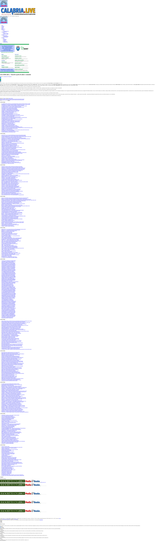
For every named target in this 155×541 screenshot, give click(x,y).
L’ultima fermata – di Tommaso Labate (7, 472)
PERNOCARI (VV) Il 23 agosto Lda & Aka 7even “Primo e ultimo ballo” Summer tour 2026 (14, 229)
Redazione (10, 76)
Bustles (60, 518)
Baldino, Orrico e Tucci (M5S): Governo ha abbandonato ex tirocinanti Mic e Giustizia (13, 363)
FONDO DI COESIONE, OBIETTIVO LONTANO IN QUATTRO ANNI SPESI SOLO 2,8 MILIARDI (8, 282)
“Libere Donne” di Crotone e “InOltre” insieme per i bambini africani (10, 191)
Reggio (2, 28)
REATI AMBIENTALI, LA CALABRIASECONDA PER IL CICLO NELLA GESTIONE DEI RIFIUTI (10, 281)
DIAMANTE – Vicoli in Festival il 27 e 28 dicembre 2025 (9, 143)
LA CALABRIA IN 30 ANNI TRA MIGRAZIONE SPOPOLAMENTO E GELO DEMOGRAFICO (8, 313)
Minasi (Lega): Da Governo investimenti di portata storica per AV (10, 371)
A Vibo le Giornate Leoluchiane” (6, 250)
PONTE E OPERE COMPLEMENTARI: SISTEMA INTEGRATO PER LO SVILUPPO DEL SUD (8, 307)
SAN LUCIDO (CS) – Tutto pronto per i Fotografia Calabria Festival (10, 156)
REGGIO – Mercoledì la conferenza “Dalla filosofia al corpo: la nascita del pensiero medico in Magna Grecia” (16, 205)
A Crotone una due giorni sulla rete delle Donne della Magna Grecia (10, 179)
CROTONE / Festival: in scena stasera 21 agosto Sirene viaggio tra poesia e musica (12, 167)
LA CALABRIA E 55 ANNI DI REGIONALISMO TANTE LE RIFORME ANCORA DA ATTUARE (8, 272)
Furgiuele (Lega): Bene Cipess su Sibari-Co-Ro (8, 355)
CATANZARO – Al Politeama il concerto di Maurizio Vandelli (10, 434)
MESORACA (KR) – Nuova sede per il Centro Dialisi (9, 176)
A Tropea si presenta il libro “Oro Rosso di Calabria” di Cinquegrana (10, 254)
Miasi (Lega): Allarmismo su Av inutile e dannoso (8, 375)
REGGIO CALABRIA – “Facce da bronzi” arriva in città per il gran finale (11, 386)
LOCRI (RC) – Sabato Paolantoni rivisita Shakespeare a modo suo (10, 390)
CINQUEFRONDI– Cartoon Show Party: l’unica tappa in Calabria (10, 224)
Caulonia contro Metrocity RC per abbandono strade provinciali (10, 218)
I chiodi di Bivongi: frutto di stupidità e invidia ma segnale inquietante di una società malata (13, 323)
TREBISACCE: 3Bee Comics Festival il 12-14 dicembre (9, 146)
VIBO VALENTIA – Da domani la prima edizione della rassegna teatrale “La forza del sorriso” (14, 397)
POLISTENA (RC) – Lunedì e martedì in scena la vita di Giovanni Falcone (11, 404)
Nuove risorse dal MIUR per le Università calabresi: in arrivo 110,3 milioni (11, 327)
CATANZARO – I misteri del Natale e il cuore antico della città (10, 109)
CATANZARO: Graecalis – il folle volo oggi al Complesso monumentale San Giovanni (13, 107)
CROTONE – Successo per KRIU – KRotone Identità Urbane (10, 177)
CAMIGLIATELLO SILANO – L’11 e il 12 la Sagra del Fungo (10, 150)
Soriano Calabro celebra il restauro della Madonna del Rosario (9, 241)
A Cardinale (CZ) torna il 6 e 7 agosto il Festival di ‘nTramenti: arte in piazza (11, 106)
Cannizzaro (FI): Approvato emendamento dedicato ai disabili (9, 380)
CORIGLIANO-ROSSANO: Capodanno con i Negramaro (9, 145)
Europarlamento (5, 35)
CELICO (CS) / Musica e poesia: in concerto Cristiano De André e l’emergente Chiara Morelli (14, 135)
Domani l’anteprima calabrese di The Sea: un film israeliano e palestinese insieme (12, 324)
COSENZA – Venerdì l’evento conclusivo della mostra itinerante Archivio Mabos (12, 153)
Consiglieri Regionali (6, 31)
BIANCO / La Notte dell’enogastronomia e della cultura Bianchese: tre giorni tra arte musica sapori (14, 198)
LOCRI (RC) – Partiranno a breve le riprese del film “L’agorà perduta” (11, 395)
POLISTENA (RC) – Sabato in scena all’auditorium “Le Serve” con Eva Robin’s (12, 388)
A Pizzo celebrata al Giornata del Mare (6, 237)
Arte (3, 38)
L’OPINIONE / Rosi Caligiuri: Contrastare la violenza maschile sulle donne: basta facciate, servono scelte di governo (16, 349)
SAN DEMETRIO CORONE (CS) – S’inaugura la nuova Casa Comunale (11, 162)
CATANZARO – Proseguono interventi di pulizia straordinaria (10, 128)
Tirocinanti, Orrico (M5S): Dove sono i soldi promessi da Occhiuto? (10, 356)
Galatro (10, 98)
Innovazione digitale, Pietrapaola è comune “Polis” (8, 161)
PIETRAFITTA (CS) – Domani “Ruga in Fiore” (8, 163)
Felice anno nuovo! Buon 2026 (6, 343)
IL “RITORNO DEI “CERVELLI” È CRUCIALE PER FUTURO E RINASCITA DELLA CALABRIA (9, 293)
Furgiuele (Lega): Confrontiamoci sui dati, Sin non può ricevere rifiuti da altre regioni (12, 357)
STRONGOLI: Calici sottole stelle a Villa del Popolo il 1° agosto (10, 171)
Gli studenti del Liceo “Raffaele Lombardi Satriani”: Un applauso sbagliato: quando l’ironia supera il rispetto (15, 173)
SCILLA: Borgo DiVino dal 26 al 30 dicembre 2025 (8, 209)
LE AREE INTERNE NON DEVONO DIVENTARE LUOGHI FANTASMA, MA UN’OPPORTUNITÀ (9, 274)
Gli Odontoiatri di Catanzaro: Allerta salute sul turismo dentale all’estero (11, 114)
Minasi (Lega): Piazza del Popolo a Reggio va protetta (8, 377)
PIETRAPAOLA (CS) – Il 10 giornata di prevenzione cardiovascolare (10, 140)
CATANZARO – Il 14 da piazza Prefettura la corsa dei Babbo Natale (10, 110)
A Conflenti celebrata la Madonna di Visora (7, 119)
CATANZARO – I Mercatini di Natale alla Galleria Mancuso (9, 108)
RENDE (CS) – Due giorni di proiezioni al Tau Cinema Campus (10, 399)
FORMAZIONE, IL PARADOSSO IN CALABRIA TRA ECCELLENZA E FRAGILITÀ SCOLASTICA (9, 269)
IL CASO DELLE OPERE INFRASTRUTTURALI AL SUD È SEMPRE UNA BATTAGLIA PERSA (8, 291)
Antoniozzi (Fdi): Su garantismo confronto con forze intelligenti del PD (11, 379)
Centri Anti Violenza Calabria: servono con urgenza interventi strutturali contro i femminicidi (13, 321)
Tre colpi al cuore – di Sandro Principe (6, 473)
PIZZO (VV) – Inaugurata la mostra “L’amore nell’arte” (9, 242)
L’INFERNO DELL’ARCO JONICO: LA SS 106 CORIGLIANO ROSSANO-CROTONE (8, 298)
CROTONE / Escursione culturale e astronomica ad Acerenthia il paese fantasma (12, 166)
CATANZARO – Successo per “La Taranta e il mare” (8, 118)
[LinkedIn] (77, 80)
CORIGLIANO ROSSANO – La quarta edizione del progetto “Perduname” (11, 429)
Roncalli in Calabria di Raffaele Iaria (6, 465)
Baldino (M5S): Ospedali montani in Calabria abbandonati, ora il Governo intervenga (12, 378)
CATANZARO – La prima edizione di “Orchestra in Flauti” (9, 430)
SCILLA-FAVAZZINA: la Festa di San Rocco (8, 225)
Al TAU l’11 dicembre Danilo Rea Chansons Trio (8, 416)
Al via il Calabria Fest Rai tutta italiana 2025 (7, 427)
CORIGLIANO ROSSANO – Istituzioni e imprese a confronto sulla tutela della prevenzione (13, 149)
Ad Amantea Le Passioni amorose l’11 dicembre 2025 (8, 417)
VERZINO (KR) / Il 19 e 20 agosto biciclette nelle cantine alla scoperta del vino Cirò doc (13, 169)
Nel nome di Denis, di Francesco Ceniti (7, 471)
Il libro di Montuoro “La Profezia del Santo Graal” (8, 464)
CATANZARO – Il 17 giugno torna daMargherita (8, 130)
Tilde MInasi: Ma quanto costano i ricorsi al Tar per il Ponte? (9, 374)
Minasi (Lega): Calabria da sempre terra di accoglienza (9, 370)
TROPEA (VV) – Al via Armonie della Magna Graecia (9, 422)
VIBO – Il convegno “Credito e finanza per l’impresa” (8, 249)
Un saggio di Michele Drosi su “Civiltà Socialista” (8, 453)
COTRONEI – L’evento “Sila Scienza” (7, 174)
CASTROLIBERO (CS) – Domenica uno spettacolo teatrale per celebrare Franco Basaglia (13, 405)
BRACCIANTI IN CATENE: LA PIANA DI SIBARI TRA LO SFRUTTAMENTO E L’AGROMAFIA (9, 309)
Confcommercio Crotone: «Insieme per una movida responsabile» (10, 172)
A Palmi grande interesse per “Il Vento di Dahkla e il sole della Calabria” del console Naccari (13, 329)
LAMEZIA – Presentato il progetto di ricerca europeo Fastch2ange (10, 126)
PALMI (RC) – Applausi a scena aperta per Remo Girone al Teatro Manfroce (11, 408)
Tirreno (12, 98)
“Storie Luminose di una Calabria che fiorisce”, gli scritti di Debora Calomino (11, 459)
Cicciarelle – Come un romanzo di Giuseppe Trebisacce (6, 455)
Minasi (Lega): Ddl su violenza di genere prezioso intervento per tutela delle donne (12, 364)
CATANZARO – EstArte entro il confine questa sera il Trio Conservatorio (11, 120)
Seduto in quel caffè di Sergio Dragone (7, 470)
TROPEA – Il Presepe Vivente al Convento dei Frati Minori (9, 234)
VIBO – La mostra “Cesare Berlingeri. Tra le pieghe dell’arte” (9, 247)
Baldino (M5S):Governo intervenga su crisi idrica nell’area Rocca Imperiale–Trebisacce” (13, 353)
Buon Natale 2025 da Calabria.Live (6, 346)
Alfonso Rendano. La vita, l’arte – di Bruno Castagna (8, 469)
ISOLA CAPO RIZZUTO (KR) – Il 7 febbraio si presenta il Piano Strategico (11, 193)
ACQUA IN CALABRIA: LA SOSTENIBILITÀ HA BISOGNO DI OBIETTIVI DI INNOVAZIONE (8, 314)
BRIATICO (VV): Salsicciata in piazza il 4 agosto (8, 231)
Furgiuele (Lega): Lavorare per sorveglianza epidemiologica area (10, 362)
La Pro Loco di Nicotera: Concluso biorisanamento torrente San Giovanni (11, 116)
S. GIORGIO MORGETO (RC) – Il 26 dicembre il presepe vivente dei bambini (12, 212)
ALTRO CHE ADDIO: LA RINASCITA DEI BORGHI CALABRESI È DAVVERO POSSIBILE (8, 262)
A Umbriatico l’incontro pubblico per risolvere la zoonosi (9, 178)
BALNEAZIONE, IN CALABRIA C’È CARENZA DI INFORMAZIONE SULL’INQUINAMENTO (8, 303)
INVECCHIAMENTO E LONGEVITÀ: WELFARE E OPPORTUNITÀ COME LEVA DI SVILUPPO (9, 265)
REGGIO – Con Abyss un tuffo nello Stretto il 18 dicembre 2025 (10, 213)
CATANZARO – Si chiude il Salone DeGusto (7, 112)
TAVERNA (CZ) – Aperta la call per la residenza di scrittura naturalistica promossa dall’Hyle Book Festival (15, 129)
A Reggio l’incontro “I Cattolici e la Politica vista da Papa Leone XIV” (11, 348)
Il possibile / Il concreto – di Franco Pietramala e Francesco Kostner (10, 461)
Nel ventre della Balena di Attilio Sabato (7, 467)
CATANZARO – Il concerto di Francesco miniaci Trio (9, 437)
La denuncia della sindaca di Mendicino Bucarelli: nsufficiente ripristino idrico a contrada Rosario (14, 152)
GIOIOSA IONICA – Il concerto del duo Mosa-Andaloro (9, 425)
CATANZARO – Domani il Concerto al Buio (7, 442)
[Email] (77, 81)
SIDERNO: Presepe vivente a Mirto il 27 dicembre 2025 (9, 208)
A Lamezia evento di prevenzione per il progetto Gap (8, 122)
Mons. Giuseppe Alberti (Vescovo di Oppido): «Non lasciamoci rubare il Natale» (12, 345)
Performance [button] (1, 531)
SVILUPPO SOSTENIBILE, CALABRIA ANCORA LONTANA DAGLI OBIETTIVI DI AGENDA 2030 (9, 288)
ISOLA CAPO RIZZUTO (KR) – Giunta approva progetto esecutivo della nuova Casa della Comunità (15, 181)
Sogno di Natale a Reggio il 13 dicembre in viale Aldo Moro (9, 211)
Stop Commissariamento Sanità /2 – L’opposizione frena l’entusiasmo (10, 335)
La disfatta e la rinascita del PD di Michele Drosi (8, 468)
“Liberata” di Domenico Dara (5, 448)
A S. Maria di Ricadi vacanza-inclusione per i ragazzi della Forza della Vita (11, 238)
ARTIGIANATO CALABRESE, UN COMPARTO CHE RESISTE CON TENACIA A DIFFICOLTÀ (8, 268)
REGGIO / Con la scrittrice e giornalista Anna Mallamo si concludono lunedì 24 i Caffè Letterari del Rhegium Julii (16, 199)
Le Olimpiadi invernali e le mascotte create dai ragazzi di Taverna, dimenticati (11, 340)
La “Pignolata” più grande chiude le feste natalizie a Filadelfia (9, 257)
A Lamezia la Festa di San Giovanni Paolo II (7, 113)
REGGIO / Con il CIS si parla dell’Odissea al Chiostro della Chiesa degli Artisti (12, 202)
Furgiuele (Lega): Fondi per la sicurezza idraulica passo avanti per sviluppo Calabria (12, 361)
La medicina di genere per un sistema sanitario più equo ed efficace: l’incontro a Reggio (13, 221)
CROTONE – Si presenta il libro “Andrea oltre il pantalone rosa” (10, 184)
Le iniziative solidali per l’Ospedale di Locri (7, 219)
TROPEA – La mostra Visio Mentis (6, 236)
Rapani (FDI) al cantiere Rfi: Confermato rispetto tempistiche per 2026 (11, 354)
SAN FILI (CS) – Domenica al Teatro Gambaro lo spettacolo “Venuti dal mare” (12, 410)
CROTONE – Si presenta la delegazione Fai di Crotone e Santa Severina (11, 189)
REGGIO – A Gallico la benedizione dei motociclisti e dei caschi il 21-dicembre (12, 214)
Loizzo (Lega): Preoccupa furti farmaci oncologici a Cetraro (9, 376)
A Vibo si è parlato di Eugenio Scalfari (6, 255)
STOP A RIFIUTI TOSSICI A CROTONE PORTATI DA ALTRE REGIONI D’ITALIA (7, 284)
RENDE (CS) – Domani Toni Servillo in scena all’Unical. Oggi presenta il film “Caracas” (13, 411)
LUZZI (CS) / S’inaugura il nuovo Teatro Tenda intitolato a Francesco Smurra (12, 137)
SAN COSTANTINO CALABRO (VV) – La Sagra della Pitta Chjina (11, 235)
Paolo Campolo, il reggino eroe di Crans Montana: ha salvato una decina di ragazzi (12, 342)
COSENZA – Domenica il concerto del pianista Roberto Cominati (10, 438)
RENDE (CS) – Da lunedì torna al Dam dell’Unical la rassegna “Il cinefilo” (11, 396)
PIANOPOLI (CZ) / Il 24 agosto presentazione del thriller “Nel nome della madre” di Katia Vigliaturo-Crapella (16, 104)
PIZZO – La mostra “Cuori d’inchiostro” (7, 251)
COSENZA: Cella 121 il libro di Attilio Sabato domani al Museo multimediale (12, 141)
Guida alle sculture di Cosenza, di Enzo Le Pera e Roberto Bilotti (10, 460)
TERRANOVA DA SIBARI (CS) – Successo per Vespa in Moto (10, 154)
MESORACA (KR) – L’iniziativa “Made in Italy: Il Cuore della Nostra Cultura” (12, 180)
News (4, 30)
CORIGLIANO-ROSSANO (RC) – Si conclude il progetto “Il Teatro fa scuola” (12, 400)
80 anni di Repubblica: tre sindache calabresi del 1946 (8, 337)
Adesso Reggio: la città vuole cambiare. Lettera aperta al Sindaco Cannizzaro (11, 326)
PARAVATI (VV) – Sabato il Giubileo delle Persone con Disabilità (10, 239)
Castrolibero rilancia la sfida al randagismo (7, 157)
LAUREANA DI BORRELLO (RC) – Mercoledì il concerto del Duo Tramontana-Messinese (14, 428)
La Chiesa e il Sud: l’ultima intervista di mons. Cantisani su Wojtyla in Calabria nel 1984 (13, 475)
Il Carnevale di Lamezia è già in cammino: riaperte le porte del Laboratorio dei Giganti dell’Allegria (14, 117)
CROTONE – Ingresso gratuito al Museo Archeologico (9, 192)
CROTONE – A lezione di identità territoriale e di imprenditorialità (10, 186)
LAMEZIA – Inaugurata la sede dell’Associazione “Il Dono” (9, 125)
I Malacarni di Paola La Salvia (5, 446)
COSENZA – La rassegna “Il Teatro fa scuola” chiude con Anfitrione (10, 389)
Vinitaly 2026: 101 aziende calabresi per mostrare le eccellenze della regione (11, 333)
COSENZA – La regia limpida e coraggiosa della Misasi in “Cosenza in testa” (11, 393)
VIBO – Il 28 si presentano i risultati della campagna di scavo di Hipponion (11, 240)
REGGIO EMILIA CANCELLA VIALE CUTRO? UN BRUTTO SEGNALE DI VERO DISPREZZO (8, 264)
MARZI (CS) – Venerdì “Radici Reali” (7, 142)
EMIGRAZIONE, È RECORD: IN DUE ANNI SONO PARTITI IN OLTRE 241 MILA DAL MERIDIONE (9, 301)
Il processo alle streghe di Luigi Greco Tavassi (7, 452)
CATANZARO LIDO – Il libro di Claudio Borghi (8, 124)
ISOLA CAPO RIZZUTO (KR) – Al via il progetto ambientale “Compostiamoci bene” (13, 194)
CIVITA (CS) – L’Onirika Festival (6, 155)
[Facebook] (77, 77)
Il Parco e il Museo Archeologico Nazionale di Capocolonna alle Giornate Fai (11, 187)
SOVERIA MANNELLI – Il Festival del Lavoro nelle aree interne (10, 131)
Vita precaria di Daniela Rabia (5, 451)
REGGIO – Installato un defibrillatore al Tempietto (8, 220)
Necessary (2, 527)
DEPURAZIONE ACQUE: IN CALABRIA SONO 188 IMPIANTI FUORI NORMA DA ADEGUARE (8, 295)
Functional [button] (1, 529)
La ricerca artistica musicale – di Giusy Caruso (7, 466)
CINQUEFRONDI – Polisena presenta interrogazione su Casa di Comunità (11, 206)
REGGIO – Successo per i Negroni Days (7, 223)
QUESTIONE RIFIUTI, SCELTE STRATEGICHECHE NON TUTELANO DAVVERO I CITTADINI (8, 304)
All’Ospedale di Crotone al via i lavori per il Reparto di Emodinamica (10, 190)
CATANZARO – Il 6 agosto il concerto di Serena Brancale (9, 420)
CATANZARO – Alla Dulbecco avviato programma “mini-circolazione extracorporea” (13, 115)
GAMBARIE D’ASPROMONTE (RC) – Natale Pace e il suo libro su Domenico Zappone (13, 203)
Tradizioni (4, 40)
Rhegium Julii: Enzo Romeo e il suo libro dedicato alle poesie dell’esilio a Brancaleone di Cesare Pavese (15, 325)
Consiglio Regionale (5, 36)
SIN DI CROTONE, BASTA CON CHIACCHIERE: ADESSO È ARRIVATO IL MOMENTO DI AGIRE (9, 277)
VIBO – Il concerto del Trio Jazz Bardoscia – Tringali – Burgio (10, 439)
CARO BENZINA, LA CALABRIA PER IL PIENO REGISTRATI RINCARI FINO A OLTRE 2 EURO (8, 311)
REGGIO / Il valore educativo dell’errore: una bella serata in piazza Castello (11, 201)
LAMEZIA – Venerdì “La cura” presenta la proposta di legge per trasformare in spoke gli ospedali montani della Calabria (17, 127)
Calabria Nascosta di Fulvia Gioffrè (6, 456)
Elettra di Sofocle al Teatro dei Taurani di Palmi (8, 385)
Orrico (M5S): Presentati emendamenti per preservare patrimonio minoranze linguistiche (13, 373)
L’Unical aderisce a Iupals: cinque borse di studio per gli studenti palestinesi (11, 151)
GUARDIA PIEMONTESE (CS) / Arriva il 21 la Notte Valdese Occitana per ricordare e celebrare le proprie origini (16, 136)
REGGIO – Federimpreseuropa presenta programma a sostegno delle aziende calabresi (13, 222)
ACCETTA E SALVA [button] (3, 540)
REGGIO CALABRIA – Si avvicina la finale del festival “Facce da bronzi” (11, 403)
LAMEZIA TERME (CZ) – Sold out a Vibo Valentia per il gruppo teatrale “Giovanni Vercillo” (14, 391)
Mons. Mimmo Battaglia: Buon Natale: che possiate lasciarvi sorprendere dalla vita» (12, 344)
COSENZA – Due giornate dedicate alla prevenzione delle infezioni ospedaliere (12, 147)
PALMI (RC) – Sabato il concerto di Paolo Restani (8, 426)
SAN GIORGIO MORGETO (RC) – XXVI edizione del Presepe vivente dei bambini (13, 210)
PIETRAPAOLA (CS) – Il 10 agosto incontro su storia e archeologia (10, 139)
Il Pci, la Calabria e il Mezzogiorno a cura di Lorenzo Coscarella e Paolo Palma (12, 462)
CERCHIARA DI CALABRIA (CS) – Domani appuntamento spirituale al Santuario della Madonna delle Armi (16, 138)
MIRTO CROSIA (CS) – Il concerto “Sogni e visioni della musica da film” (11, 431)
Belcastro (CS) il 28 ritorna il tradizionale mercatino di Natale (9, 144)
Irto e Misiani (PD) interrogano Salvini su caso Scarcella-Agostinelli (10, 360)
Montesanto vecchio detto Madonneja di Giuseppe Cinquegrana (10, 449)
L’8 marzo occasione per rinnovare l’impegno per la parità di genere (10, 338)
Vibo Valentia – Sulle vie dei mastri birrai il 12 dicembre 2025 (9, 233)
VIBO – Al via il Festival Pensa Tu (6, 244)
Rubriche (3, 37)
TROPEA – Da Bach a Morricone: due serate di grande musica (10, 421)
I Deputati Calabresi (5, 33)
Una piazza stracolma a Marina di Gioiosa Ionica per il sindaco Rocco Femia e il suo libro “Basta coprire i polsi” (16, 322)
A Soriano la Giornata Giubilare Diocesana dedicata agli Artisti (10, 252)
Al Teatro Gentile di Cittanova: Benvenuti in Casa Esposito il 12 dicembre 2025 (12, 384)
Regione (3, 29)
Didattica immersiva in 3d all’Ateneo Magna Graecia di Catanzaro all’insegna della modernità (12, 99)
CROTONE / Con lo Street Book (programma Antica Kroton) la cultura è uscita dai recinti (13, 168)
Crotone (3, 27)
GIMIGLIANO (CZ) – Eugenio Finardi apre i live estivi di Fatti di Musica (11, 423)
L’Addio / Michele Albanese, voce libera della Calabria (9, 339)
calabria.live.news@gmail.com (6, 519)
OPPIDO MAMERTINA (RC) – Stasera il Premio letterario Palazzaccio (11, 328)
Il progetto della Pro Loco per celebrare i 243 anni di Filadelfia (9, 243)
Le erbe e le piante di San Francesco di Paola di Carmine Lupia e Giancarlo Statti (12, 447)
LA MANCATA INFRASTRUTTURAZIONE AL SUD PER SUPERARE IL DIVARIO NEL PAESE (8, 310)
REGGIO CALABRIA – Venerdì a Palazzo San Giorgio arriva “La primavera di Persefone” (13, 406)
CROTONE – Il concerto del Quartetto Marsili (8, 443)
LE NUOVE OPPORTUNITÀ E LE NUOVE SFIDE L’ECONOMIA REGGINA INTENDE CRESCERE (9, 294)
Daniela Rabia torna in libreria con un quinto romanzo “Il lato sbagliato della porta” (12, 463)
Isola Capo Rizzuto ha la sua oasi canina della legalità (8, 188)
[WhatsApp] (77, 79)
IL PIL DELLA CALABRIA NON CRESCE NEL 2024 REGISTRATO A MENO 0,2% (7, 317)
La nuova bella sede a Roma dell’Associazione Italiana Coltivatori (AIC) (11, 347)
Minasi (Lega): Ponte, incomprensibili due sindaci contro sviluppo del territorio (12, 367)
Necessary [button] (1, 526)
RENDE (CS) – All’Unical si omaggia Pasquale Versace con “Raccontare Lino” (12, 160)
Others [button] (1, 538)
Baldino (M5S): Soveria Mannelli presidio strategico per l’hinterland (10, 369)
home (2, 25)
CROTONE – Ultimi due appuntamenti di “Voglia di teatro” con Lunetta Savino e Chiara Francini (14, 387)
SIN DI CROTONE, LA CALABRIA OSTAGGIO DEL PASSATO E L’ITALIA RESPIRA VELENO (8, 287)
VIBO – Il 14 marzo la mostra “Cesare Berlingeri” (8, 248)
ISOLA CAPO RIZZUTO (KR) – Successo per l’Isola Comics (10, 182)
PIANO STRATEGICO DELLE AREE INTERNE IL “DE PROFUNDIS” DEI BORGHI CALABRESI (8, 290)
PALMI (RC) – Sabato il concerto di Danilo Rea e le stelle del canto (10, 435)
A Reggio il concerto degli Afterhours (6, 419)
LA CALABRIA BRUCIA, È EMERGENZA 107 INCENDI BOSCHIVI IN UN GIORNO (8, 300)
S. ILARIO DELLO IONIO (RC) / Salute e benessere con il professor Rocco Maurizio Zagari (14, 200)
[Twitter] (77, 78)
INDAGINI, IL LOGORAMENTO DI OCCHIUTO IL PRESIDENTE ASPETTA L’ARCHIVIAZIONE (8, 267)
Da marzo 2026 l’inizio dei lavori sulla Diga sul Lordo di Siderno (10, 217)
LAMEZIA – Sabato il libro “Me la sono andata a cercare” (9, 111)
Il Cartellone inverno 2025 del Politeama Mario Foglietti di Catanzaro (10, 383)
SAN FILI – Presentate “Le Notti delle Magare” (8, 158)
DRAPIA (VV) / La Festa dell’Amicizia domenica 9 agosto (9, 230)
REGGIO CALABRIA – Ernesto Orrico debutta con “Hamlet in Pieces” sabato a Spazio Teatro (14, 398)
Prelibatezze (4, 39)
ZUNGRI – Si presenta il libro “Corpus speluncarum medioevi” (10, 246)
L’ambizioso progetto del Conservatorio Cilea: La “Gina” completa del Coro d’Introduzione (13, 441)
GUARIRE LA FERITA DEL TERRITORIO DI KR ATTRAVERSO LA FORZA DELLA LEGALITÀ (8, 316)
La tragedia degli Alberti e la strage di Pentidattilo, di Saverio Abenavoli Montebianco (12, 474)
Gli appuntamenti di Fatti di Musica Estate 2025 (8, 418)
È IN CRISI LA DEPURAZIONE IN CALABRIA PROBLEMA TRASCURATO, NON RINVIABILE (8, 275)
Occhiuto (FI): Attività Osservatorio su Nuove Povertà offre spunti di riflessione (12, 368)
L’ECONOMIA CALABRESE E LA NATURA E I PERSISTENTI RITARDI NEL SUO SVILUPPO (8, 306)
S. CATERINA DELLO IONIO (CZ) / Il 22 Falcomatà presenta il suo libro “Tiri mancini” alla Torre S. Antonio (16, 103)
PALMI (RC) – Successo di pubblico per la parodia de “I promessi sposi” (11, 402)
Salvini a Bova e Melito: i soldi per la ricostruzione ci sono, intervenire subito (11, 341)
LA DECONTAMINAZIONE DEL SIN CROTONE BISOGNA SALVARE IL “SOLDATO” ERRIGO (8, 297)
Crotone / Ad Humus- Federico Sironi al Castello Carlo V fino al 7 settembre (11, 170)
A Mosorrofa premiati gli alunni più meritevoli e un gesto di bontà (10, 216)
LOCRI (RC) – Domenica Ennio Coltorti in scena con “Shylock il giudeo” (11, 392)
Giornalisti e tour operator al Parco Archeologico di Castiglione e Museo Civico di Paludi (13, 159)
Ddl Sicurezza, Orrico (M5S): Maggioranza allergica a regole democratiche (11, 359)
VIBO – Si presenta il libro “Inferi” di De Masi (8, 245)
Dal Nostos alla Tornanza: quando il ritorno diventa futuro (9, 330)
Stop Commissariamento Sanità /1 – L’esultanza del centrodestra (10, 334)
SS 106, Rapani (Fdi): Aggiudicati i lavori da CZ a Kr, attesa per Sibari (11, 352)
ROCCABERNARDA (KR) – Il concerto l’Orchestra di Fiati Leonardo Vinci (11, 432)
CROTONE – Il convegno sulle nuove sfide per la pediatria (9, 185)
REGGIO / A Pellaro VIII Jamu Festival (7, 204)
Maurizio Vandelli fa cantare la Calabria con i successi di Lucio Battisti (11, 433)
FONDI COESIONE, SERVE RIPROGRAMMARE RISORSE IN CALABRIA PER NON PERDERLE (8, 280)
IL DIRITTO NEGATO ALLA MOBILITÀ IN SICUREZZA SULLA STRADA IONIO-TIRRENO (8, 278)
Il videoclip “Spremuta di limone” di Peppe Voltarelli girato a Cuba (10, 440)
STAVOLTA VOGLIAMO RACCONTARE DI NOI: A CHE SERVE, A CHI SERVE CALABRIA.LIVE (9, 261)
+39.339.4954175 (15, 519)
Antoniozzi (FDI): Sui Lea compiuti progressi (7, 365)
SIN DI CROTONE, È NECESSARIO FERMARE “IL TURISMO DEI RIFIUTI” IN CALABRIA (8, 271)
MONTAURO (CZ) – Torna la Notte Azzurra (7, 123)
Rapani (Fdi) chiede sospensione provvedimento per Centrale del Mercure (11, 372)
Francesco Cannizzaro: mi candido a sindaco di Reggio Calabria (10, 336)
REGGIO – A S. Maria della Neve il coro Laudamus (8, 207)
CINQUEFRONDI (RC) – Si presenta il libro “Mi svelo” (9, 215)
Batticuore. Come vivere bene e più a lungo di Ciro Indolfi (9, 457)
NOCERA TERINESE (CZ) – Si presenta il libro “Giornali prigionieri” (11, 121)
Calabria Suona (5, 41)
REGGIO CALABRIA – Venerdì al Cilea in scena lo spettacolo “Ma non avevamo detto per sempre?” (15, 407)
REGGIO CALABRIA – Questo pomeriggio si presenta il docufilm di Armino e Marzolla (13, 394)
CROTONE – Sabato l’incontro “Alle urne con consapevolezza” (10, 175)
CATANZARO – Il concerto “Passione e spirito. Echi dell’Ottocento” (10, 424)
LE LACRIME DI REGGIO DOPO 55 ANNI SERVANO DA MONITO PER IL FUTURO (8, 285)
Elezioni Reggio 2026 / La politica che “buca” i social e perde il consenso (11, 332)
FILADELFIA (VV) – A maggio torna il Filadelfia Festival (9, 256)
